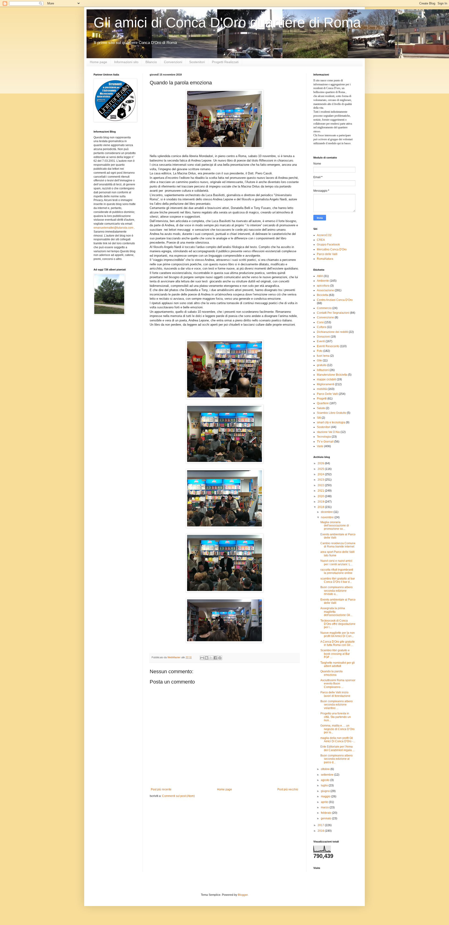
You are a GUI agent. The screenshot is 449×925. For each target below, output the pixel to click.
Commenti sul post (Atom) (178, 796)
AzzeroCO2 (324, 235)
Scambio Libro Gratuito (331, 412)
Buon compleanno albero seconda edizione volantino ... (336, 705)
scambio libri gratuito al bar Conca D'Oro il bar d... (337, 580)
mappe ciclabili (326, 379)
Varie (320, 446)
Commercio (324, 308)
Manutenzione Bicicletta (332, 374)
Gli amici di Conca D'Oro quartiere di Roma (227, 22)
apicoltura (323, 285)
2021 (321, 490)
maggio (326, 796)
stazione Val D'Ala (328, 432)
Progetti (322, 398)
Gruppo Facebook (328, 244)
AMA (320, 276)
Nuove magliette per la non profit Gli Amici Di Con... (337, 634)
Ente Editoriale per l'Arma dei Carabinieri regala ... (337, 748)
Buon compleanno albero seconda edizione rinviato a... (336, 591)
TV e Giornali (325, 441)
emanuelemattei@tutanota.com (113, 227)
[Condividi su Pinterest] (219, 657)
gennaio (326, 818)
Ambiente (323, 280)
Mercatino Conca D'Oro (332, 249)
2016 (321, 830)
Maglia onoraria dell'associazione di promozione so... (334, 526)
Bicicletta (322, 295)
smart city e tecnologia (331, 422)
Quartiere (323, 403)
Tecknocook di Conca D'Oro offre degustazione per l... (337, 624)
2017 (321, 825)
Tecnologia (324, 436)
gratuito (321, 365)
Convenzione (325, 317)
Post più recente (161, 789)
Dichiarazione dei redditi (332, 332)
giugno (325, 791)
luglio (325, 785)
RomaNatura (325, 258)
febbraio (326, 812)
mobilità (322, 389)
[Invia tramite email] (202, 657)
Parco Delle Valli (327, 394)
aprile (325, 802)
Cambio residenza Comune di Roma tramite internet (337, 545)
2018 (321, 507)
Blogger (243, 894)
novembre (327, 517)
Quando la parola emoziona (331, 673)
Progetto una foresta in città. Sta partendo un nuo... (335, 717)
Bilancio (151, 62)
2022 (321, 485)
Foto (319, 351)
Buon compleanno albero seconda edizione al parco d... (336, 759)
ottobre (325, 769)
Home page (98, 62)
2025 (321, 469)
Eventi (321, 341)
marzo (325, 807)
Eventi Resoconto (328, 346)
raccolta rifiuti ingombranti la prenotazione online (336, 571)
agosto (325, 780)
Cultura (321, 327)
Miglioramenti (325, 384)
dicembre (327, 512)
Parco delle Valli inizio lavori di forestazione (335, 694)
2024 (321, 474)
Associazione (325, 290)
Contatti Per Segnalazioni (333, 312)
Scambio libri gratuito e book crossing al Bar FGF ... (335, 654)
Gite (319, 360)
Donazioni (323, 336)
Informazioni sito (126, 62)
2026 (321, 463)
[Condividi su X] (211, 657)
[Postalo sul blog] (206, 657)
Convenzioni (173, 62)
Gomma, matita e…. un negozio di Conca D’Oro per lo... (337, 729)
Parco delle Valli (327, 254)
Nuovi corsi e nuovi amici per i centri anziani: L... (336, 562)
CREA (321, 239)
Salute (321, 408)
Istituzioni (323, 370)
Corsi (320, 322)
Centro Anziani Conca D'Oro (335, 300)
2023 (321, 479)
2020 (321, 496)
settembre (327, 774)
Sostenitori (197, 62)
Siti (319, 417)
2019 (321, 501)
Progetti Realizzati (225, 62)
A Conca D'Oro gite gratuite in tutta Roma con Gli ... (337, 643)
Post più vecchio (287, 789)
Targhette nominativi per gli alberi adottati (337, 664)
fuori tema (323, 355)
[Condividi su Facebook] (215, 657)
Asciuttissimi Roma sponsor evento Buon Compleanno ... (337, 684)
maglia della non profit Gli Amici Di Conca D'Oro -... (337, 739)
